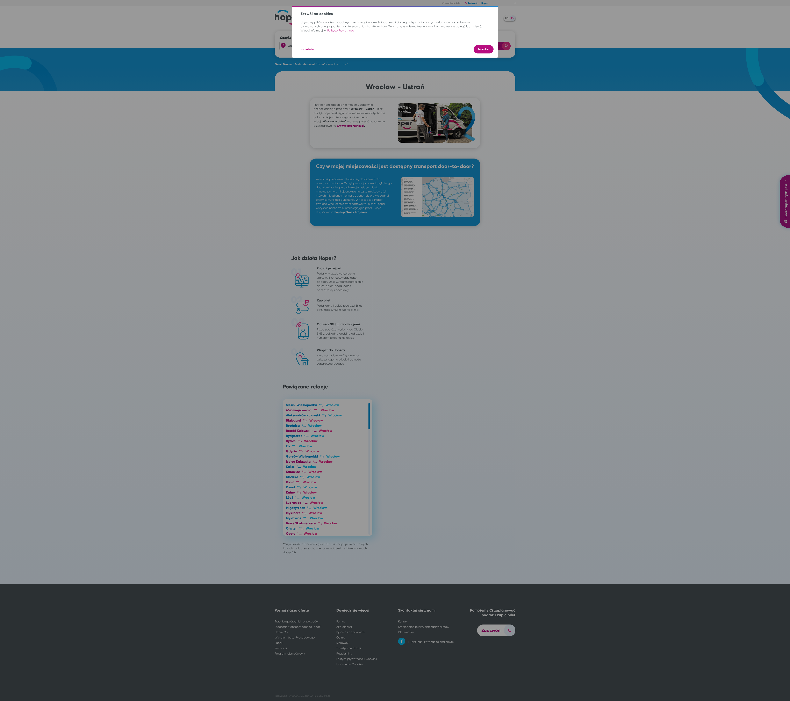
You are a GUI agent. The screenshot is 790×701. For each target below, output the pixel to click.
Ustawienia (307, 49)
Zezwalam (483, 49)
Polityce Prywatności (340, 30)
